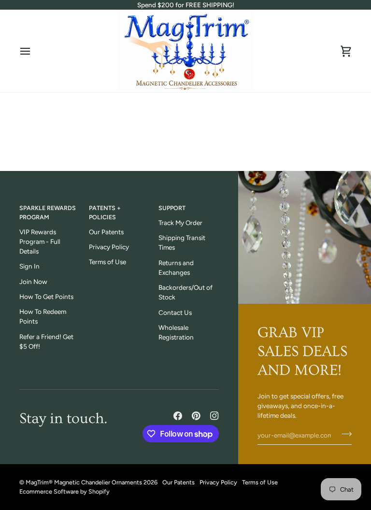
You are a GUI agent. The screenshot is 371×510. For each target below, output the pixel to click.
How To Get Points (46, 296)
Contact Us (175, 312)
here (217, 152)
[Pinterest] (196, 415)
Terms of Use (107, 262)
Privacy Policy (109, 247)
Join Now (33, 281)
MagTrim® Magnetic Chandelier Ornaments (84, 482)
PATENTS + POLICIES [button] (105, 212)
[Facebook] (177, 415)
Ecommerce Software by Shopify (64, 491)
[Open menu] (33, 51)
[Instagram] (214, 415)
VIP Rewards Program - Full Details (39, 241)
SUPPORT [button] (172, 208)
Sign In (29, 266)
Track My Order (180, 223)
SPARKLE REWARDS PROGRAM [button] (47, 212)
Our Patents (106, 232)
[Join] (344, 434)
